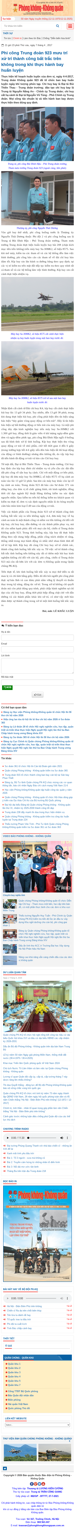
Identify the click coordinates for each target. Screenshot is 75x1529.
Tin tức (7, 38)
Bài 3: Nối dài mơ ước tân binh (23, 1166)
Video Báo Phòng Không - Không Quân (27, 836)
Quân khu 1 (14, 1364)
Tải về (69, 1306)
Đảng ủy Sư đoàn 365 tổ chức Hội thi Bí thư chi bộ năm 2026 (36, 737)
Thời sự (8, 33)
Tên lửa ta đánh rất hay (19, 1315)
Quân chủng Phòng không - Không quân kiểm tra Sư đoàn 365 (36, 770)
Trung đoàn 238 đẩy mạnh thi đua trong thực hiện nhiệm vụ (35, 812)
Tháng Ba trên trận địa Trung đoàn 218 (26, 1171)
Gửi (39, 694)
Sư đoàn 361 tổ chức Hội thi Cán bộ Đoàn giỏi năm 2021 (33, 766)
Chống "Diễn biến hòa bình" (57, 38)
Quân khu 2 (14, 1368)
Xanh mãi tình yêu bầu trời (20, 1153)
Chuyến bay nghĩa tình (14, 895)
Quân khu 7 (14, 1385)
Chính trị (17, 38)
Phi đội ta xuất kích (17, 1324)
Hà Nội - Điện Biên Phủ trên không (24, 1306)
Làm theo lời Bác (32, 38)
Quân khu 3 (14, 1372)
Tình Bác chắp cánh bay (19, 1328)
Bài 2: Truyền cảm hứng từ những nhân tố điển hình (33, 1162)
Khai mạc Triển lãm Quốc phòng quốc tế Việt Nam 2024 (31, 1063)
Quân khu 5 (14, 1381)
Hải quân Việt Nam (18, 1404)
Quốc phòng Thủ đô (19, 1408)
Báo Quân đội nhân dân (21, 1395)
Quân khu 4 (14, 1376)
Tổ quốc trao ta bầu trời (19, 1319)
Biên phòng (14, 1400)
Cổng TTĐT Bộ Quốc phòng (23, 1391)
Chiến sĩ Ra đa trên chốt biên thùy (24, 1310)
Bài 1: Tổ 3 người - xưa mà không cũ (26, 1158)
